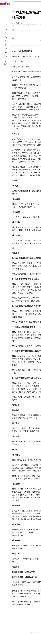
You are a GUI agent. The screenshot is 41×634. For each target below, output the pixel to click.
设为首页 (33, 632)
